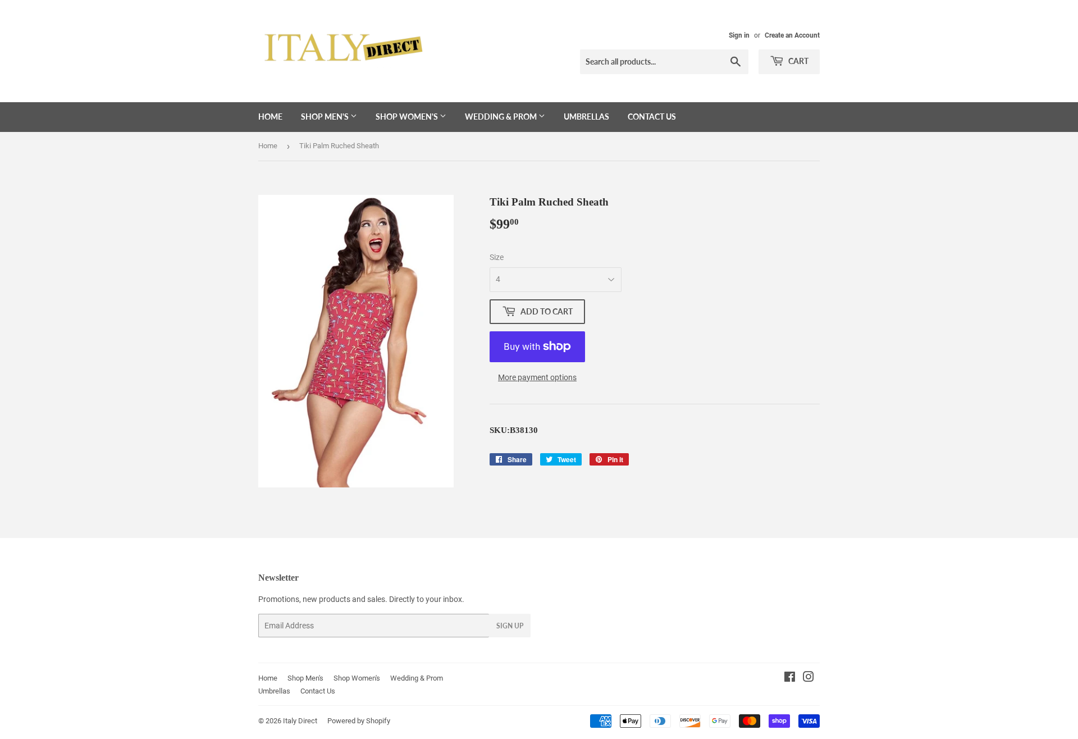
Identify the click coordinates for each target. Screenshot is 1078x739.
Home (270, 116)
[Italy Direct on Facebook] (790, 678)
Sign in (739, 35)
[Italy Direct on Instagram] (808, 678)
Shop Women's (408, 116)
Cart (797, 61)
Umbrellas (586, 116)
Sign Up (509, 626)
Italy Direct (300, 721)
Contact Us (652, 116)
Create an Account (792, 35)
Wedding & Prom (501, 116)
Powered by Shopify (358, 721)
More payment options (537, 377)
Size (497, 257)
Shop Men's (325, 116)
